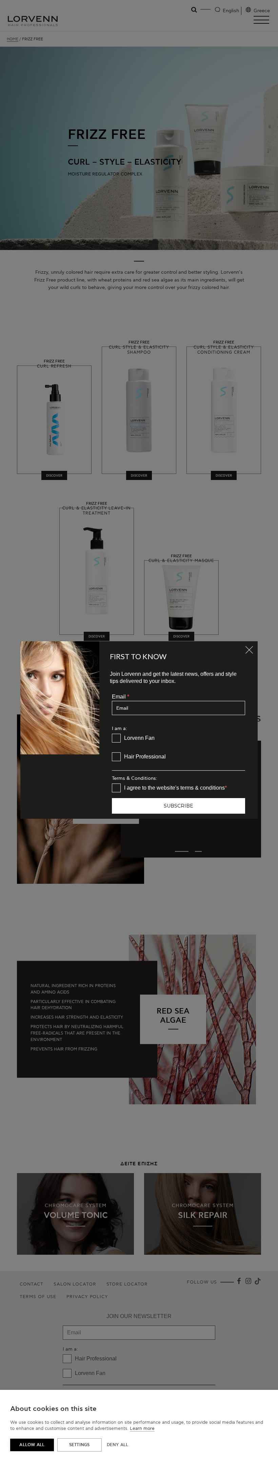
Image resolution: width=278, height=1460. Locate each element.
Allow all (31, 1444)
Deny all (117, 1444)
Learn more (142, 1428)
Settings (79, 1444)
